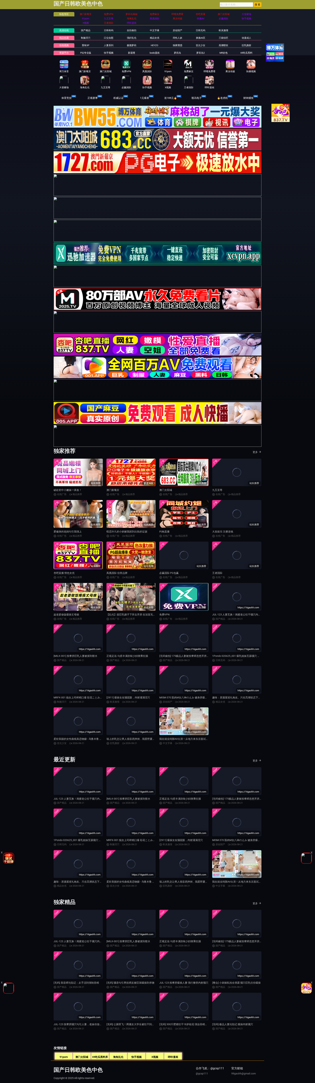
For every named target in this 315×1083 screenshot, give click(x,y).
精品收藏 (64, 37)
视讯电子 (196, 97)
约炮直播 (164, 531)
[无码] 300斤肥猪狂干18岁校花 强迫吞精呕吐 (184, 1024)
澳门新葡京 (112, 490)
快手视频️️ (108, 52)
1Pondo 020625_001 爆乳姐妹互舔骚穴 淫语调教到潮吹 (243, 655)
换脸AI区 (200, 37)
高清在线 (64, 30)
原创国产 (177, 30)
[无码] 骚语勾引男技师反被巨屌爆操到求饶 (130, 982)
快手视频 (136, 1056)
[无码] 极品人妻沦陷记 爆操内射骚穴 (232, 1024)
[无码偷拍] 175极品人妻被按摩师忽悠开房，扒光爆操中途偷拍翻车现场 (199, 655)
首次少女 (200, 45)
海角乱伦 (118, 1056)
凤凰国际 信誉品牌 (116, 572)
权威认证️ (118, 97)
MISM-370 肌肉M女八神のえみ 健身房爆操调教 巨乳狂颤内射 (193, 697)
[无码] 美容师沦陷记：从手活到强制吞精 (76, 982)
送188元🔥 (170, 97)
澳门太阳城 (165, 490)
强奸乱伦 (131, 37)
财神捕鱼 (248, 97)
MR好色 (223, 52)
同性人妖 (177, 37)
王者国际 (217, 572)
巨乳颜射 (246, 45)
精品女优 (154, 37)
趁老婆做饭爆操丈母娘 (66, 614)
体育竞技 (66, 97)
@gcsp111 (202, 1073)
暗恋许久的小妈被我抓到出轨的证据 (126, 531)
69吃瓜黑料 (246, 52)
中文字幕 (154, 30)
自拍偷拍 (131, 30)
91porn (64, 1056)
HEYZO (154, 45)
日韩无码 (200, 30)
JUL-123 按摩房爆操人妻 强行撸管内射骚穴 (183, 982)
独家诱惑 (177, 45)
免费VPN (164, 614)
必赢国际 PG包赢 (169, 572)
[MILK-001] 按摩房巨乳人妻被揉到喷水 (75, 655)
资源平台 (64, 52)
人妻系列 (108, 45)
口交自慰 (108, 37)
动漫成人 (246, 37)
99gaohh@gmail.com (243, 1073)
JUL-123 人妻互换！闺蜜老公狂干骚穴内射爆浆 (239, 614)
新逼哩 (131, 52)
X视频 (154, 1056)
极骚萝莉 (131, 45)
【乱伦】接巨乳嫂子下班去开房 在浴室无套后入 (133, 614)
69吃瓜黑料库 (100, 1056)
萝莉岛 (177, 52)
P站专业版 (85, 52)
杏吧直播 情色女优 (64, 572)
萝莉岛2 (200, 52)
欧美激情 (223, 30)
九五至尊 (217, 490)
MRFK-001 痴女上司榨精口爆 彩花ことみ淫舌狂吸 (82, 697)
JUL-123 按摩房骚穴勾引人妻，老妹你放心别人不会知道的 (87, 1024)
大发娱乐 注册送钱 (222, 531)
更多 (255, 452)
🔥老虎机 (222, 97)
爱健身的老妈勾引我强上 (68, 531)
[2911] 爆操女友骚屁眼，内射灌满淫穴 (128, 697)
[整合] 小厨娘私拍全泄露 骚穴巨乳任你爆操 (236, 982)
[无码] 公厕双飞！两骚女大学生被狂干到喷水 (131, 1024)
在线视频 (64, 45)
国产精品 (85, 30)
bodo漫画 (155, 52)
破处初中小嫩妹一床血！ (68, 490)
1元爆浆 (144, 97)
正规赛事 (93, 97)
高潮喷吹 (223, 45)
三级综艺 (223, 37)
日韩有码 (108, 30)
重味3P (85, 45)
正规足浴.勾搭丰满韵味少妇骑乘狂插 (127, 655)
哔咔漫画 (173, 1056)
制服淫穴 (85, 37)
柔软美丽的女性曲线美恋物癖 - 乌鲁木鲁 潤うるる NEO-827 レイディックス (96, 738)
